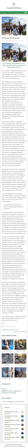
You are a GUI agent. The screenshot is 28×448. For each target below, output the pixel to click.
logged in (11, 401)
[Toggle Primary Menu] (25, 12)
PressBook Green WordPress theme (17, 446)
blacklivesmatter (7, 326)
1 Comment (20, 41)
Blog (4, 323)
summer (14, 326)
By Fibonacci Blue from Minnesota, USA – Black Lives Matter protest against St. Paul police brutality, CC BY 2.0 (14, 65)
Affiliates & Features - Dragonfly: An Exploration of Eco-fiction (11, 391)
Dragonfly (13, 40)
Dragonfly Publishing (14, 8)
